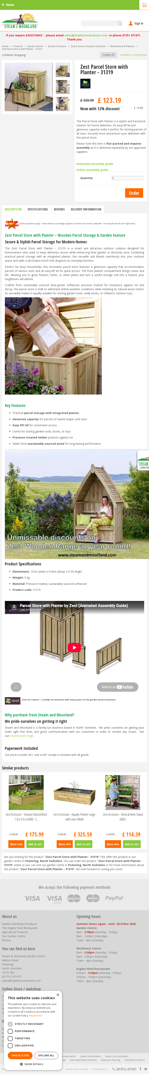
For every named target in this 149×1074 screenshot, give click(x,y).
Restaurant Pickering (110, 1060)
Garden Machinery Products (19, 924)
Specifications (38, 209)
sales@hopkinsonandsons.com (85, 35)
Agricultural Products (15, 932)
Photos (6, 940)
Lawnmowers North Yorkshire (83, 1060)
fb (140, 1069)
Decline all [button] (46, 1055)
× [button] (57, 995)
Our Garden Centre (14, 936)
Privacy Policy (99, 1069)
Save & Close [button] (20, 1055)
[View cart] (144, 4)
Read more (35, 1015)
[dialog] (33, 1030)
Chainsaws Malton (67, 1056)
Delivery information (86, 209)
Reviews (59, 209)
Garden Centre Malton (90, 1056)
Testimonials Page (21, 736)
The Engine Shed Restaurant (19, 928)
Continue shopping (13, 55)
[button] (33, 1064)
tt (145, 1069)
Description (13, 209)
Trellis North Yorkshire (135, 1060)
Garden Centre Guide (76, 1069)
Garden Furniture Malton (116, 1056)
